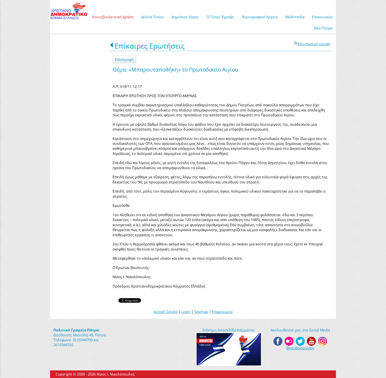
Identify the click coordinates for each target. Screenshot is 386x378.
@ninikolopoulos (300, 348)
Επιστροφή (124, 59)
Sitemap (201, 311)
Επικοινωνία (222, 311)
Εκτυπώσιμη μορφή (314, 43)
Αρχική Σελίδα (166, 311)
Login (186, 311)
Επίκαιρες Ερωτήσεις (150, 46)
